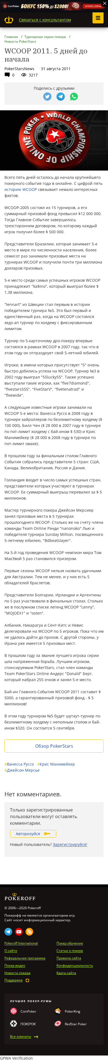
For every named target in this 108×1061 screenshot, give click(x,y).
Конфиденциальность (74, 965)
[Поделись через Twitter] (47, 96)
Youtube (19, 932)
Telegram (8, 932)
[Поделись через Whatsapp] (74, 96)
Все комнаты (20, 1036)
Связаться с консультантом (45, 19)
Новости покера (17, 973)
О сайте (10, 950)
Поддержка (13, 980)
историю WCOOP (20, 189)
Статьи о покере (69, 950)
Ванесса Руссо (19, 764)
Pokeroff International (21, 943)
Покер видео (14, 965)
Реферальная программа (24, 958)
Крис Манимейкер (56, 764)
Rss (29, 932)
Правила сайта (68, 958)
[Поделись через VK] (34, 96)
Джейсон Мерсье (22, 770)
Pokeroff (8, 19)
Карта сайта (66, 973)
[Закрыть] (104, 3)
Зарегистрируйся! (70, 844)
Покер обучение (69, 943)
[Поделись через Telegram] (60, 96)
